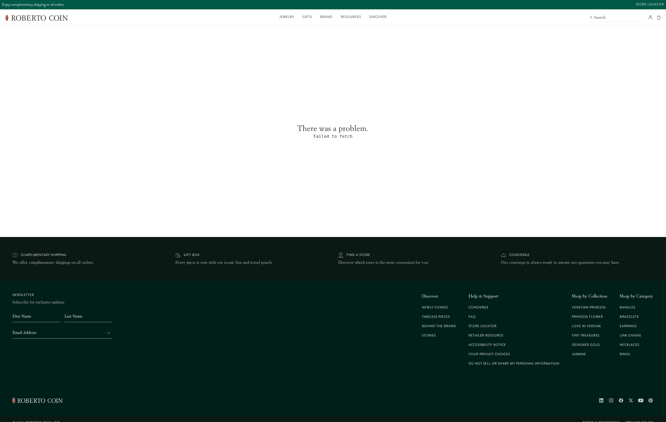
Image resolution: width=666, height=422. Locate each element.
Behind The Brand (439, 326)
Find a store (358, 255)
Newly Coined (435, 307)
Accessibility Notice (487, 345)
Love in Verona (586, 326)
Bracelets (629, 317)
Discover (430, 296)
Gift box (192, 255)
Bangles (627, 307)
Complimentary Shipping (44, 255)
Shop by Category (636, 296)
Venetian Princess (589, 307)
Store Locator (650, 4)
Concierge (519, 255)
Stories (429, 335)
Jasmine (579, 354)
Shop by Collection (589, 296)
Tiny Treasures (585, 335)
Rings (625, 354)
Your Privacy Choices (489, 354)
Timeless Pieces (436, 317)
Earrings (628, 326)
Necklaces (629, 345)
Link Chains (630, 335)
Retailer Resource (486, 335)
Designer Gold (586, 345)
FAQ (472, 317)
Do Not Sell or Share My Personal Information (514, 363)
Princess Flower (587, 317)
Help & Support (483, 296)
